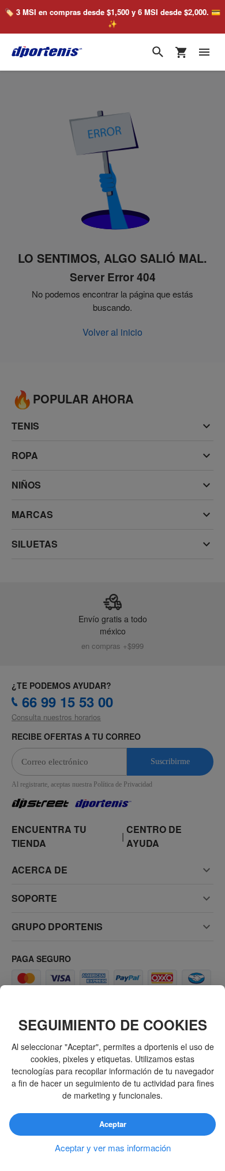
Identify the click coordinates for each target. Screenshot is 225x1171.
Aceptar (112, 1124)
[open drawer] (204, 52)
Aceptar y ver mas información (113, 1148)
